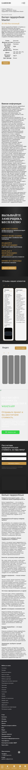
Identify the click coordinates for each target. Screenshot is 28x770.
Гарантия (4, 732)
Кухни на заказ (5, 674)
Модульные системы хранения (9, 681)
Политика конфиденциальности (10, 738)
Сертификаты (5, 740)
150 (17, 52)
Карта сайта (5, 745)
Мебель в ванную (6, 676)
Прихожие (4, 685)
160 (20, 52)
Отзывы (4, 719)
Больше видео (20, 348)
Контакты (4, 716)
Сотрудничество (6, 736)
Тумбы (3, 694)
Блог (3, 727)
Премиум (16, 44)
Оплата (4, 723)
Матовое (15, 49)
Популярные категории (7, 683)
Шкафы (3, 696)
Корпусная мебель (6, 672)
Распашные (16, 42)
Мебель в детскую (6, 678)
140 (14, 52)
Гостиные (4, 668)
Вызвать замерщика (9, 268)
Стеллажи (4, 691)
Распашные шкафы (7, 709)
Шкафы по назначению (8, 698)
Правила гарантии (7, 734)
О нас (3, 714)
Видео (3, 729)
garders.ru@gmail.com (7, 759)
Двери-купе (4, 704)
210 (20, 53)
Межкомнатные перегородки (9, 707)
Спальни (4, 689)
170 (22, 52)
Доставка (4, 721)
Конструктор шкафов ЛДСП (9, 742)
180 (14, 53)
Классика (15, 40)
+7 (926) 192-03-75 (6, 755)
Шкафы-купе (5, 700)
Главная (4, 9)
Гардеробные (8, 10)
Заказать (5, 63)
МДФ (14, 46)
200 (17, 53)
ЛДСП (15, 55)
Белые (15, 58)
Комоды (4, 670)
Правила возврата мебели (9, 725)
